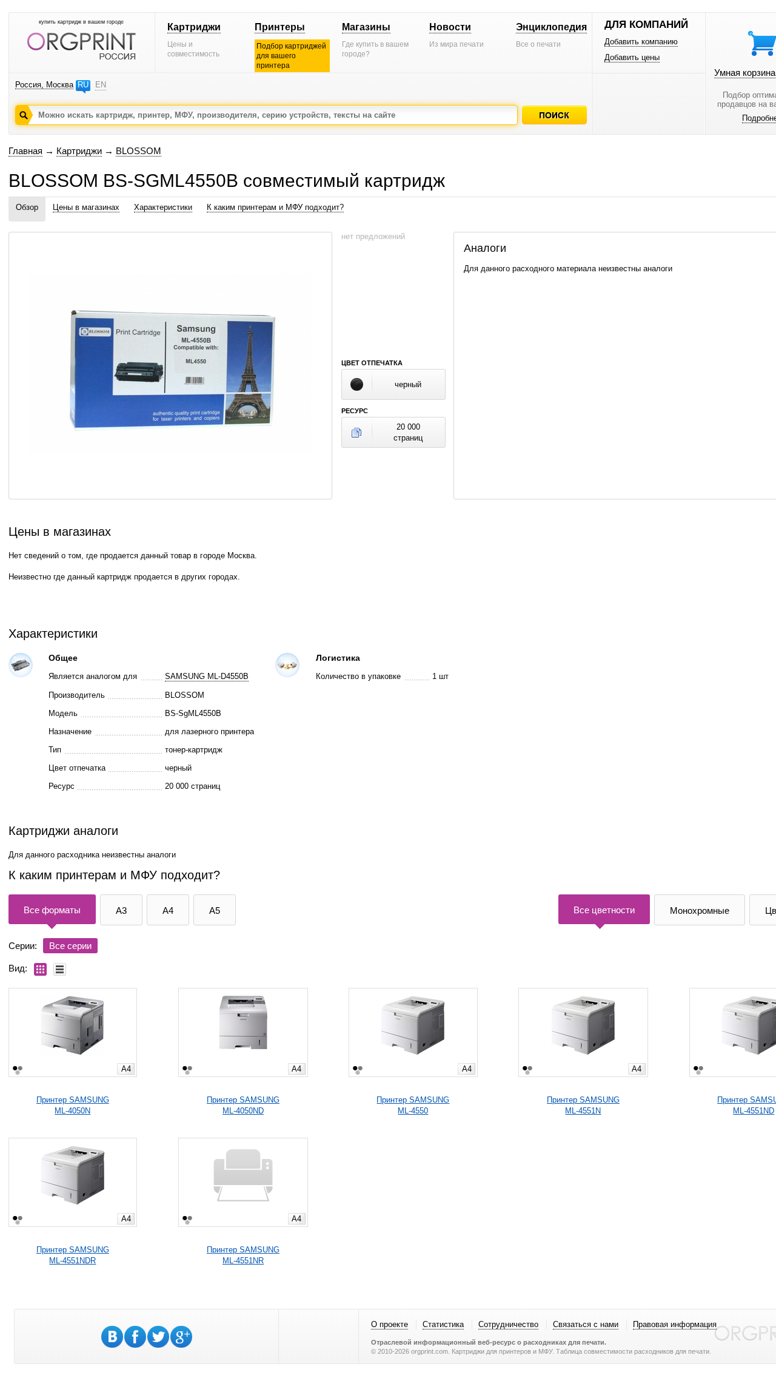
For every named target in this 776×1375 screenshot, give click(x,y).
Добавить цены (632, 57)
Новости (450, 27)
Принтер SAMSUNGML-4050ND (243, 1105)
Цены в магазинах (86, 207)
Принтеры (280, 27)
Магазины (366, 27)
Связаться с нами (585, 1324)
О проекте (389, 1324)
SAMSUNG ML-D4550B (207, 676)
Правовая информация (675, 1324)
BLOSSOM (138, 151)
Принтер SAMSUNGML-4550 (412, 1105)
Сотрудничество (508, 1324)
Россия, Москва (44, 84)
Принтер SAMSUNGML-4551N (583, 1105)
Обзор (27, 207)
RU (83, 84)
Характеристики (163, 207)
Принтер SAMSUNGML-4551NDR (72, 1255)
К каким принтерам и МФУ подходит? (275, 207)
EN (100, 84)
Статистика (443, 1324)
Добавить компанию (641, 41)
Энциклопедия (551, 27)
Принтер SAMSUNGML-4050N (72, 1105)
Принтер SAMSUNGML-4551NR (243, 1255)
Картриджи (194, 27)
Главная (25, 151)
